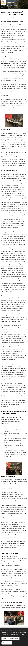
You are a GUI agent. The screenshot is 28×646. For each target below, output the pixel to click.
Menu (25, 4)
